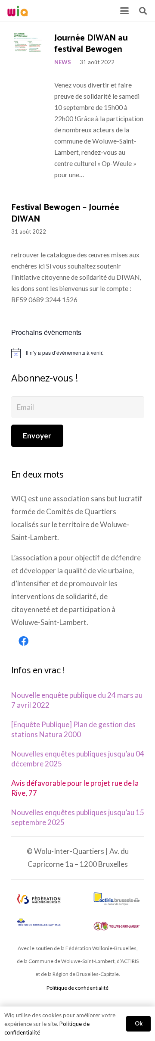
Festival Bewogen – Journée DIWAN (65, 213)
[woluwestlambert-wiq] (116, 926)
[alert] (77, 353)
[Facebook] (23, 641)
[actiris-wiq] (116, 899)
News (62, 62)
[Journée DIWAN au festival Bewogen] (28, 42)
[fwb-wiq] (38, 899)
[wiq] (17, 11)
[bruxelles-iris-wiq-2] (38, 923)
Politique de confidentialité (77, 988)
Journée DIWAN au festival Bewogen (91, 44)
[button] (124, 10)
